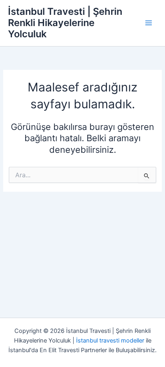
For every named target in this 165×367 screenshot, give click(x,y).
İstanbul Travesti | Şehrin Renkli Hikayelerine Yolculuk (65, 23)
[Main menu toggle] (148, 22)
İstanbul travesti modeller (110, 340)
